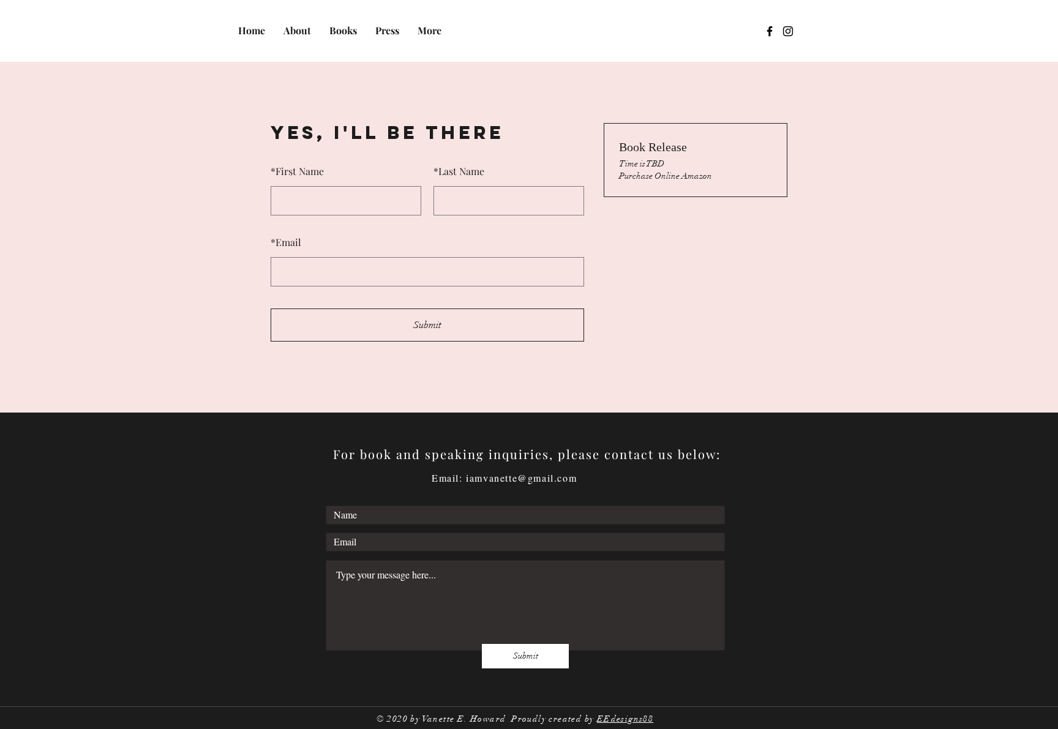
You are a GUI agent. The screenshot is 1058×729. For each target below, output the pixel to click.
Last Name (458, 171)
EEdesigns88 (625, 719)
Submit (427, 325)
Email (286, 242)
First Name (297, 171)
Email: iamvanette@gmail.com (504, 477)
